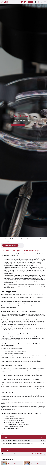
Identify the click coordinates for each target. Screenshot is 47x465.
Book (30, 2)
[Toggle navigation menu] (45, 2)
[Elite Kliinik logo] (4, 2)
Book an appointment (18, 124)
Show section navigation (10, 245)
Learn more (31, 124)
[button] (40, 2)
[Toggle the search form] (35, 2)
